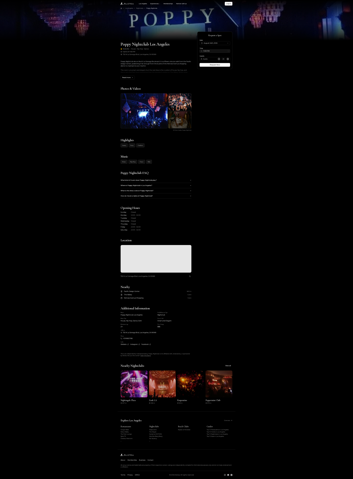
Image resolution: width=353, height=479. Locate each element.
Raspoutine (153, 430)
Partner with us (181, 4)
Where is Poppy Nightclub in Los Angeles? (136, 185)
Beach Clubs (183, 426)
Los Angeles (143, 4)
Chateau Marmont (126, 438)
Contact (150, 460)
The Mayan (152, 432)
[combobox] (215, 51)
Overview (227, 420)
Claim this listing (145, 355)
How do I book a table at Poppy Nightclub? (137, 196)
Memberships (168, 4)
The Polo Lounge (126, 434)
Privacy (130, 475)
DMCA (137, 475)
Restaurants (126, 426)
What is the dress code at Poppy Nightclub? (137, 191)
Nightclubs (139, 8)
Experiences (154, 4)
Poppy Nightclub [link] (151, 8)
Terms (123, 475)
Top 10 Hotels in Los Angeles (216, 432)
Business (142, 460)
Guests (202, 56)
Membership (132, 460)
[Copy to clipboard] (189, 276)
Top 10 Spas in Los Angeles (215, 436)
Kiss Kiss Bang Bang (155, 436)
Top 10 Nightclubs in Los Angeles (217, 434)
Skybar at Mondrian (184, 430)
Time (201, 48)
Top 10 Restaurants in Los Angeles (218, 430)
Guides (210, 426)
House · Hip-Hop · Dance (140, 49)
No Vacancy (153, 438)
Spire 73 (123, 436)
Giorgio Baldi (125, 430)
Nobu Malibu (125, 432)
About (123, 460)
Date (201, 40)
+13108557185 (128, 338)
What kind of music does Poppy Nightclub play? (139, 180)
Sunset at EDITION (155, 434)
